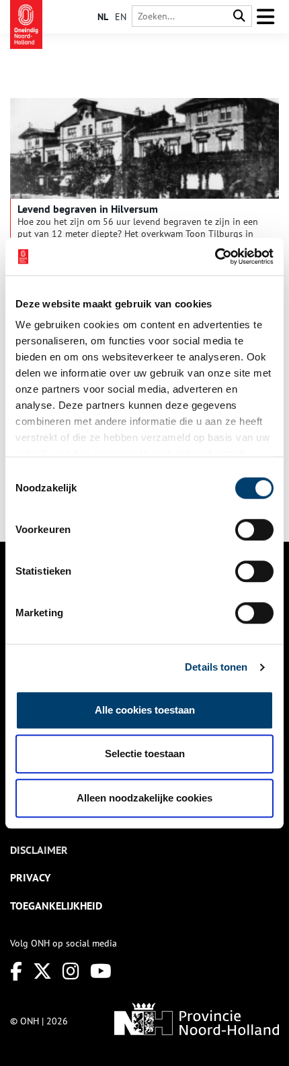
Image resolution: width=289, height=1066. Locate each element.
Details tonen (216, 667)
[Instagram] (71, 971)
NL (102, 17)
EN (120, 17)
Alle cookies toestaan (145, 710)
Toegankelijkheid (56, 905)
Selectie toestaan (145, 753)
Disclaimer (39, 850)
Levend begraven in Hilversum (87, 208)
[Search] (239, 16)
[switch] (254, 529)
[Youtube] (101, 971)
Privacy (30, 877)
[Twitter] (42, 971)
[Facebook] (16, 971)
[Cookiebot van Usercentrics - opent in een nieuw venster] (215, 256)
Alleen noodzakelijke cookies (144, 798)
